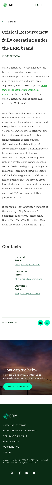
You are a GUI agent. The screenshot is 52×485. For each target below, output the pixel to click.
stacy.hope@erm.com (27, 293)
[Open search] (38, 5)
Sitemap (7, 452)
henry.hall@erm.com (27, 265)
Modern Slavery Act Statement (20, 431)
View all (11, 21)
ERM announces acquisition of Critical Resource (24, 90)
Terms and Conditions (15, 436)
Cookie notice (11, 447)
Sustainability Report (14, 425)
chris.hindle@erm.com (28, 279)
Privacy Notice (11, 441)
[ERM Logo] (8, 5)
